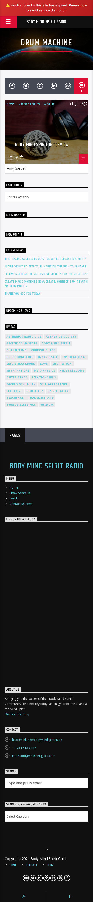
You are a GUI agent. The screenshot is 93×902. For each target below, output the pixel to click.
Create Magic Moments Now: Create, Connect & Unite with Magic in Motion (46, 284)
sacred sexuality (21, 384)
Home (14, 487)
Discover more (15, 714)
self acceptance (54, 384)
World (49, 104)
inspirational (75, 357)
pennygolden (16, 156)
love (44, 364)
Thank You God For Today (23, 293)
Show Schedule (20, 493)
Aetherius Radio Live (24, 336)
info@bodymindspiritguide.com (33, 756)
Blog (50, 865)
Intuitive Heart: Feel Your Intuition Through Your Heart (46, 266)
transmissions (40, 398)
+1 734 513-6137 (24, 748)
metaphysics (44, 370)
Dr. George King (20, 357)
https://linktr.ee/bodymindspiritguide (37, 740)
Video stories (29, 104)
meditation (62, 364)
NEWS (10, 104)
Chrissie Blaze (43, 350)
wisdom (46, 404)
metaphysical (18, 370)
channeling (16, 350)
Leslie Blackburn (21, 364)
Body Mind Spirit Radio (46, 22)
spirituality (58, 391)
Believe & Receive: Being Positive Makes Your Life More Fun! (46, 274)
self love (14, 391)
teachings (15, 398)
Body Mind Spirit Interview (42, 144)
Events (14, 498)
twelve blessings (21, 404)
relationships (44, 377)
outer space (16, 377)
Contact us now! (21, 504)
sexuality (35, 391)
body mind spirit (56, 343)
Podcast (31, 865)
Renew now (78, 5)
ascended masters (21, 343)
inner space (48, 357)
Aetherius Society (61, 336)
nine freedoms (72, 370)
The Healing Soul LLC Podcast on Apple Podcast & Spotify (45, 259)
